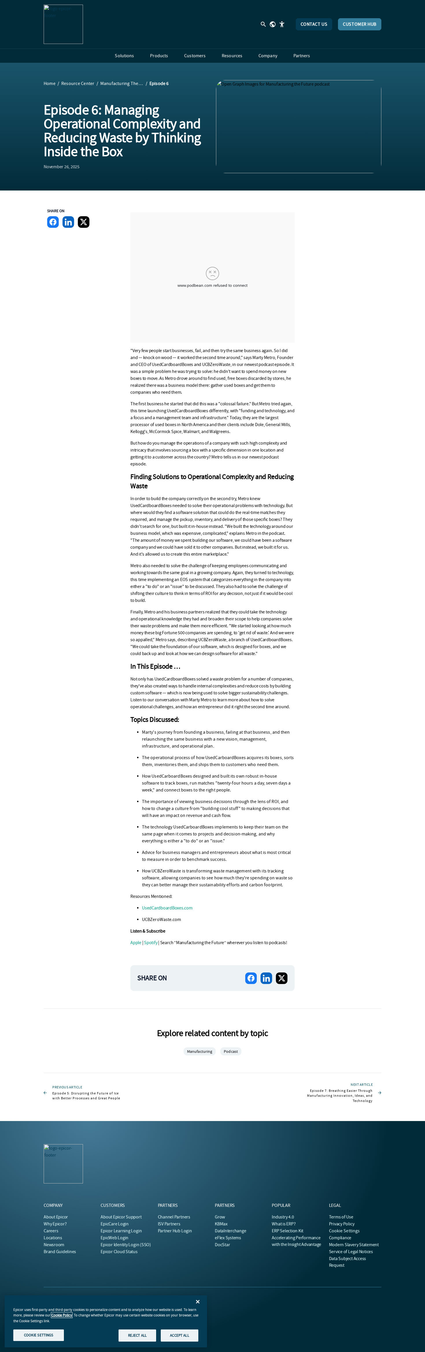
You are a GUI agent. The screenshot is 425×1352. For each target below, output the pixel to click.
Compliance (340, 1238)
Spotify (150, 943)
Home (50, 83)
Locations (53, 1238)
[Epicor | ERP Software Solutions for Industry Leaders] (63, 24)
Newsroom (54, 1245)
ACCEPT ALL (179, 1335)
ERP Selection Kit (287, 1231)
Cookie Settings (344, 1231)
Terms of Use (341, 1217)
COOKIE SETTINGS (38, 1335)
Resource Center (78, 83)
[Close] (197, 1301)
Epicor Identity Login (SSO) (126, 1245)
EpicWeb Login (114, 1238)
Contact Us (314, 24)
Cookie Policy (61, 1315)
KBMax (221, 1224)
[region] (106, 1321)
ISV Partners (169, 1224)
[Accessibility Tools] (282, 24)
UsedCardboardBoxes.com (167, 908)
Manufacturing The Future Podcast (122, 83)
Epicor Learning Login (121, 1231)
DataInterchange (230, 1231)
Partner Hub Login (175, 1231)
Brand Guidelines (60, 1252)
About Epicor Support (121, 1217)
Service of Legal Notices (351, 1252)
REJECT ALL (137, 1335)
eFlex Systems (228, 1238)
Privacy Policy (341, 1224)
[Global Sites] (272, 24)
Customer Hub (359, 24)
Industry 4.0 (283, 1217)
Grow (220, 1217)
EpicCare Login (115, 1224)
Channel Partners (174, 1217)
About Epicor (56, 1217)
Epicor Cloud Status (119, 1252)
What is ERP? (283, 1224)
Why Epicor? (55, 1224)
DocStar (222, 1245)
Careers (51, 1231)
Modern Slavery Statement (354, 1245)
